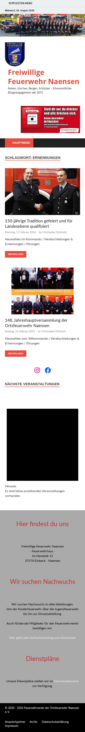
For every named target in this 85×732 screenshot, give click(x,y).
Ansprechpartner (15, 722)
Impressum (11, 726)
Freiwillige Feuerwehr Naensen (43, 76)
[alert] (42, 449)
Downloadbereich (66, 681)
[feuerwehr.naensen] (37, 370)
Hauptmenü (21, 142)
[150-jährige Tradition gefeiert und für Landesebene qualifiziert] (42, 192)
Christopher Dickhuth (54, 232)
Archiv (33, 722)
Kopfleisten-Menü (20, 3)
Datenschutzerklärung (55, 722)
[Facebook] (47, 370)
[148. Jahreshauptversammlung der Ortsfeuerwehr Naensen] (42, 292)
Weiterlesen (15, 254)
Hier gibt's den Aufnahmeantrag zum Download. (42, 637)
